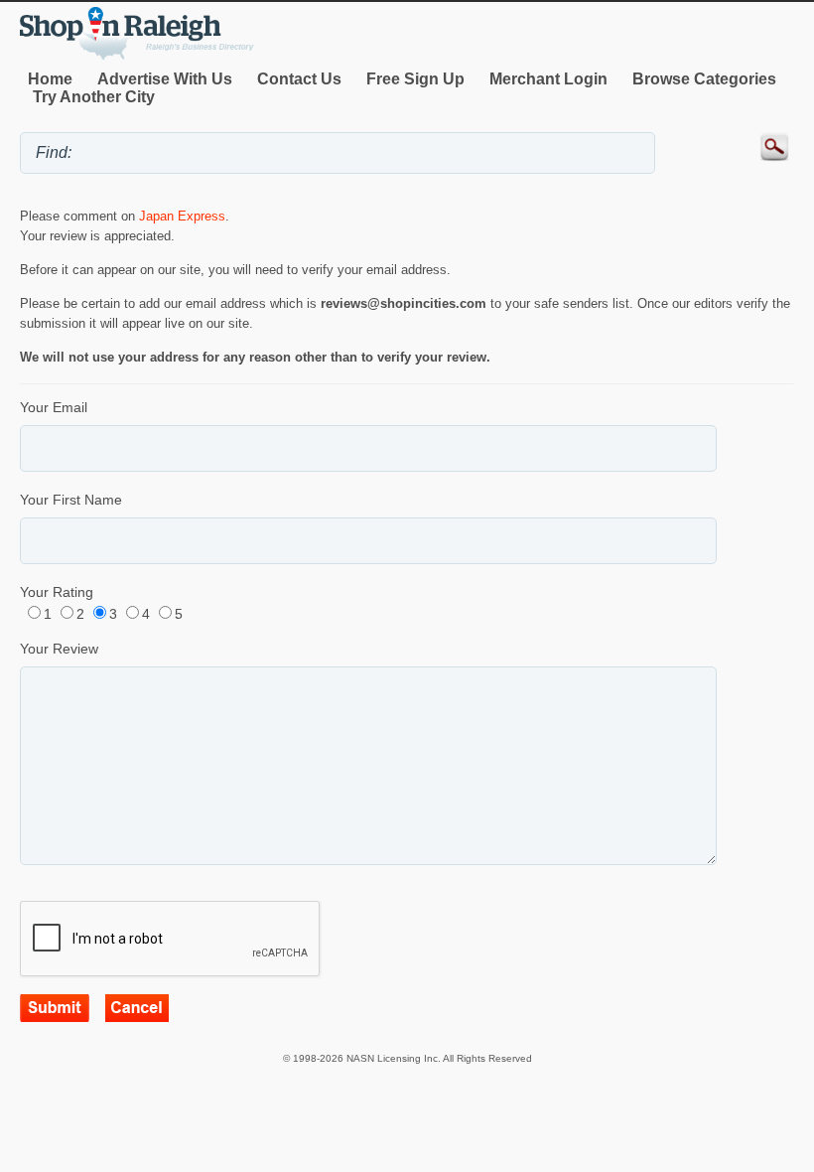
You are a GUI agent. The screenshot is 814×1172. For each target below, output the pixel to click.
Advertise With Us (164, 79)
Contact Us (299, 79)
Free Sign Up (415, 79)
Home (50, 79)
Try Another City (94, 96)
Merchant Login (548, 79)
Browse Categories (704, 79)
